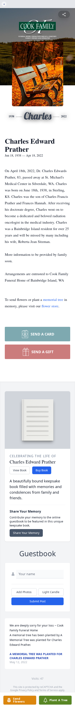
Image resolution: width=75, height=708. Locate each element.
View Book (19, 470)
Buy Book (42, 470)
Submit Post (38, 601)
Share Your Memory (26, 533)
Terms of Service (48, 690)
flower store (50, 305)
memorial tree (53, 299)
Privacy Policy (26, 690)
